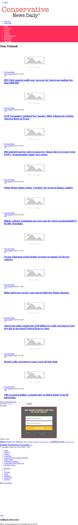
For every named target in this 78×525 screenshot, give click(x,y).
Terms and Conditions (11, 461)
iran (40, 442)
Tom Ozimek (8, 74)
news (50, 441)
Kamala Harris (45, 441)
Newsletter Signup (10, 36)
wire (31, 445)
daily (13, 442)
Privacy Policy (8, 459)
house (31, 442)
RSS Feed (7, 39)
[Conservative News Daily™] (25, 18)
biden (2, 441)
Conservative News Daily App (14, 463)
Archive (6, 30)
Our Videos (7, 28)
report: (62, 441)
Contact (6, 32)
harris (27, 441)
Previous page (4, 402)
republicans (68, 441)
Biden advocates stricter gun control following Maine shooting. (36, 292)
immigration (36, 442)
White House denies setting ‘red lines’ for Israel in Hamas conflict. (38, 187)
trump (3, 444)
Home (6, 26)
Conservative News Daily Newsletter (16, 458)
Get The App (8, 37)
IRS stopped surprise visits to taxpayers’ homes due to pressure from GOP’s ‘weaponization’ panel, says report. (39, 153)
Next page (12, 402)
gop (25, 442)
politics (55, 441)
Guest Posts (8, 41)
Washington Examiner (19, 444)
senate (72, 441)
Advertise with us (9, 465)
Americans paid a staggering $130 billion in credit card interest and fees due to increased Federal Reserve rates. (39, 327)
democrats (19, 442)
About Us (7, 34)
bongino (8, 442)
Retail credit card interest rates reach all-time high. (31, 361)
